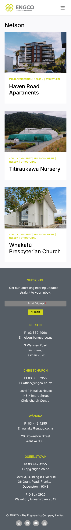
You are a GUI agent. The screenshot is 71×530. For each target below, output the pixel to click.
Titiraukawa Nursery (34, 169)
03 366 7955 (37, 378)
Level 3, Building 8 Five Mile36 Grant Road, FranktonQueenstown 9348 (36, 481)
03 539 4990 (37, 332)
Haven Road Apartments (24, 89)
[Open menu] (62, 7)
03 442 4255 (37, 423)
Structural (53, 79)
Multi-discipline (44, 158)
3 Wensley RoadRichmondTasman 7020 (35, 350)
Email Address (36, 303)
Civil (12, 158)
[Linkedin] (27, 523)
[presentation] (35, 52)
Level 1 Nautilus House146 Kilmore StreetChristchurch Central (36, 395)
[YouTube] (36, 523)
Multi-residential (20, 79)
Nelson (38, 79)
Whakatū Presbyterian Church (35, 248)
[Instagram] (19, 523)
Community (24, 158)
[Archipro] (44, 523)
